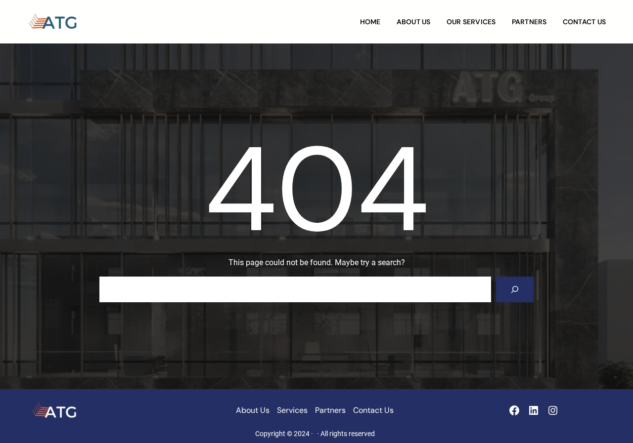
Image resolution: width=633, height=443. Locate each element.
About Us (253, 410)
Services (292, 410)
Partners (330, 410)
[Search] (515, 289)
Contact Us (373, 410)
